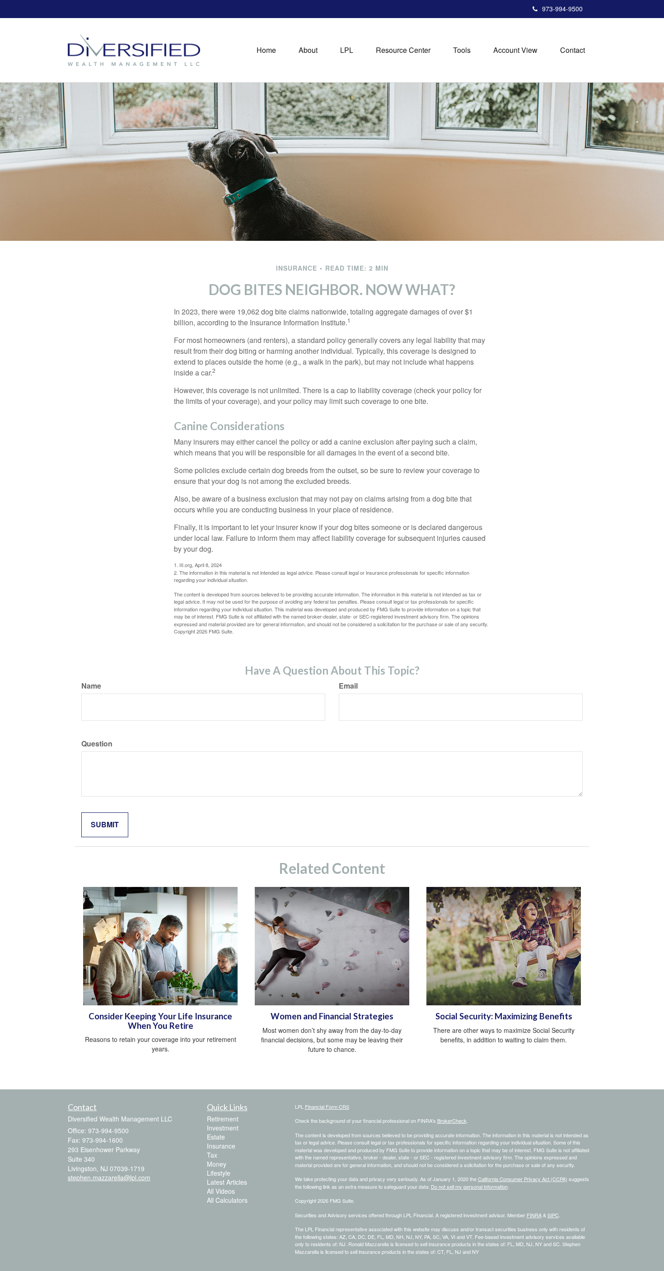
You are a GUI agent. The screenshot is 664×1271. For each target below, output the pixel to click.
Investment (222, 1127)
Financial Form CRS (327, 1106)
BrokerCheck (452, 1120)
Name (91, 686)
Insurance (221, 1145)
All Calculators (227, 1200)
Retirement (222, 1118)
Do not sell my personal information (469, 1186)
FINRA (534, 1215)
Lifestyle (218, 1172)
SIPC (553, 1215)
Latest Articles (227, 1182)
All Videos (221, 1191)
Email (348, 686)
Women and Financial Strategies (332, 1016)
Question (96, 744)
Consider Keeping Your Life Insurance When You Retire (160, 1021)
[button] (308, 50)
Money (216, 1163)
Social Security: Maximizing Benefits (503, 1016)
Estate (216, 1136)
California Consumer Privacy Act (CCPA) (522, 1178)
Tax (212, 1154)
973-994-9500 (562, 8)
